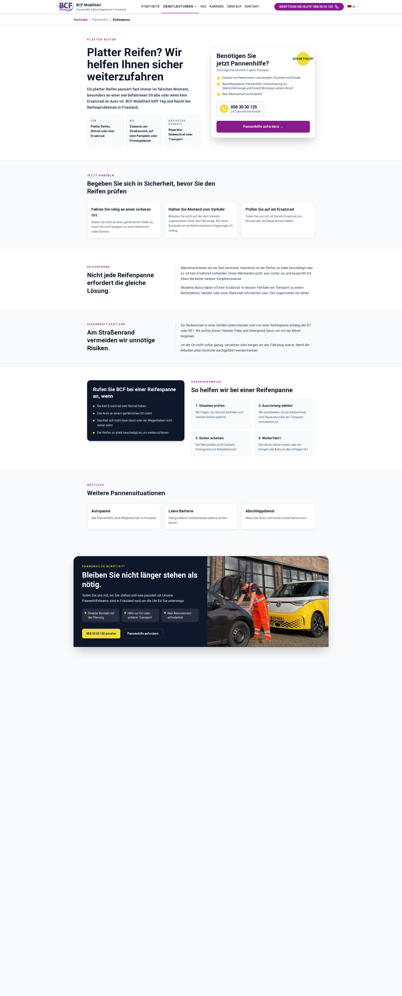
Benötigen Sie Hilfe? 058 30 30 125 (306, 6)
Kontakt (252, 6)
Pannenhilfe (100, 19)
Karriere (217, 6)
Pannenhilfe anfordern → (263, 127)
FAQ (203, 6)
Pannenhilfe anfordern (142, 633)
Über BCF (234, 6)
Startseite (150, 6)
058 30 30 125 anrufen (101, 633)
